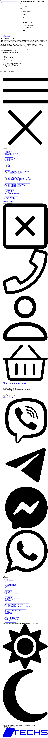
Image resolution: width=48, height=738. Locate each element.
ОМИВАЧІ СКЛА (8, 191)
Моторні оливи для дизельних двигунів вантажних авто (19, 179)
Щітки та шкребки (11, 169)
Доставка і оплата (9, 580)
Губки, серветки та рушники (13, 163)
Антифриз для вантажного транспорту (15, 178)
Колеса (8, 164)
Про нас (6, 579)
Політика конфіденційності (10, 584)
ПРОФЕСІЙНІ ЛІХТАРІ (9, 197)
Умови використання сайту (10, 585)
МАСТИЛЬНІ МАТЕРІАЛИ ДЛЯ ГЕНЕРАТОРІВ (14, 184)
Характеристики (6, 36)
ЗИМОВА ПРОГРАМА (9, 154)
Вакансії (6, 587)
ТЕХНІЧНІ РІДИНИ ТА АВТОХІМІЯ (12, 193)
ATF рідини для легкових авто (13, 173)
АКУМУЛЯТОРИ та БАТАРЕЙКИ (11, 196)
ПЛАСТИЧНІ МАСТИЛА (10, 182)
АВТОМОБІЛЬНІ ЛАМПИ (10, 195)
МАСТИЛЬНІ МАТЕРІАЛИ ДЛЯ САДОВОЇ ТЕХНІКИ (15, 185)
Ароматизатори (10, 161)
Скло (8, 167)
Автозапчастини (8, 151)
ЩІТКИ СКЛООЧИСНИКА (10, 198)
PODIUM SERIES (8, 150)
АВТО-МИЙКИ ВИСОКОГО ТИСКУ (12, 158)
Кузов (8, 165)
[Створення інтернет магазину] (25, 736)
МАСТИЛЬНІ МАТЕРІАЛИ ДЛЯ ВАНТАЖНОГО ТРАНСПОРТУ (18, 177)
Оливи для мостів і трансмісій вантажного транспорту (18, 180)
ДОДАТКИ (7, 152)
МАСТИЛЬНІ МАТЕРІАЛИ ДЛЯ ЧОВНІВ (13, 186)
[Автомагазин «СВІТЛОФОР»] (9, 201)
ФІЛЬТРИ (7, 187)
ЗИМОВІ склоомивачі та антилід (11, 153)
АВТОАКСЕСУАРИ (9, 159)
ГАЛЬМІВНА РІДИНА (9, 190)
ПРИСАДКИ (7, 192)
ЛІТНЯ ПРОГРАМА (9, 156)
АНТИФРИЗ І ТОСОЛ (9, 189)
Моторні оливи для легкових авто (14, 172)
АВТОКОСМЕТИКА (9, 160)
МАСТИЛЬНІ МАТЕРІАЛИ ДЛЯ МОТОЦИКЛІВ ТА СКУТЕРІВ (17, 183)
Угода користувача (9, 583)
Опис (4, 35)
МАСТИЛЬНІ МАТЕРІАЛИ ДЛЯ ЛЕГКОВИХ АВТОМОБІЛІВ (17, 171)
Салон (8, 166)
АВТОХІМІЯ (7, 170)
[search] (11, 202)
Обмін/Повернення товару (10, 581)
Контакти (7, 586)
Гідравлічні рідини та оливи (13, 174)
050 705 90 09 (6, 295)
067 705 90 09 (12, 295)
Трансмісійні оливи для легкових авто (15, 176)
